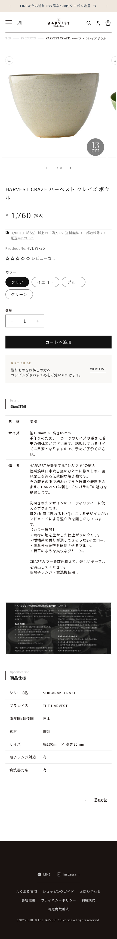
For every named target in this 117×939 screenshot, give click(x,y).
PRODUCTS (28, 38)
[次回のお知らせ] (107, 6)
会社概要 (28, 900)
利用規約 (89, 900)
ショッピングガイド (58, 891)
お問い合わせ (90, 891)
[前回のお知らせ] (10, 6)
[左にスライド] (47, 168)
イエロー (45, 282)
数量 (8, 310)
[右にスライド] (70, 168)
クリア (17, 282)
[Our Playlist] (20, 23)
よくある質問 (26, 891)
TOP (8, 38)
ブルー (73, 282)
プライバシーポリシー (58, 900)
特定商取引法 (58, 908)
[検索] (88, 23)
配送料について (22, 238)
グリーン (19, 294)
